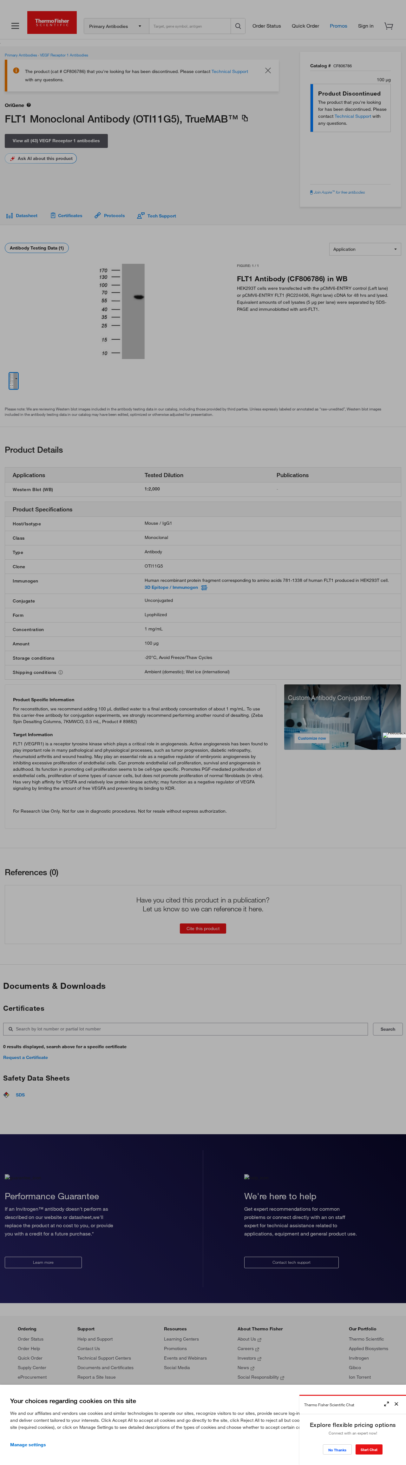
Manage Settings (28, 1445)
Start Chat (369, 1449)
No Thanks (337, 1450)
